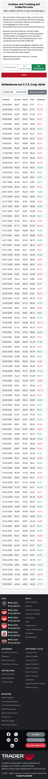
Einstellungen (10, 67)
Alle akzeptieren (38, 67)
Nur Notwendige (24, 67)
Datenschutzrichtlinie (11, 59)
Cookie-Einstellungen (34, 50)
